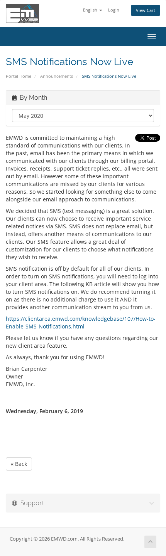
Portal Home (18, 76)
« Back (19, 463)
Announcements (56, 76)
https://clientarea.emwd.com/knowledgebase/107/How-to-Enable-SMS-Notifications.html (81, 322)
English (90, 10)
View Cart (145, 10)
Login (113, 10)
